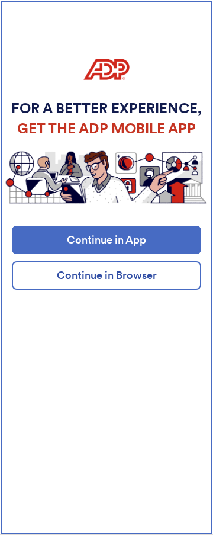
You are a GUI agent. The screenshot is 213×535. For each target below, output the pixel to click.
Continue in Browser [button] (107, 275)
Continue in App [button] (106, 239)
